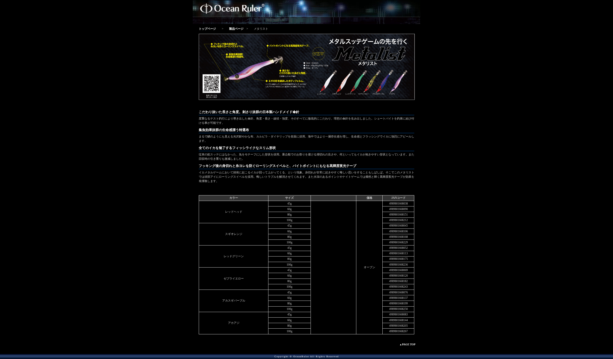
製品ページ (236, 28)
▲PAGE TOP (407, 344)
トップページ (207, 28)
